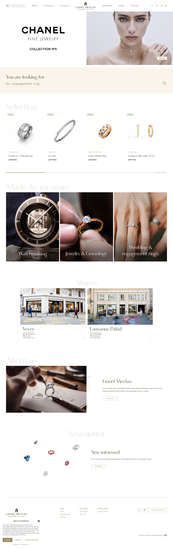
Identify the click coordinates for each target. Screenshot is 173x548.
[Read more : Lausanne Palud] (120, 306)
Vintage (121, 6)
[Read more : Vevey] (52, 306)
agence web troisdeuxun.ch (155, 535)
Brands (34, 6)
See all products (161, 172)
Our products (48, 6)
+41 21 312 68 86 (95, 337)
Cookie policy (16, 544)
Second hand (107, 6)
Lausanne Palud (106, 329)
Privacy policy (25, 544)
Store (62, 508)
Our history (110, 398)
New (62, 511)
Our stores (134, 6)
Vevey (29, 329)
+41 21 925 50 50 (157, 510)
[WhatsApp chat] (139, 510)
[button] (39, 521)
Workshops (84, 511)
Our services (64, 6)
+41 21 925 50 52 (28, 337)
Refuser (18, 540)
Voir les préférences (32, 540)
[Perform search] (164, 83)
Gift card (83, 514)
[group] (86, 38)
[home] (87, 6)
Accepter (7, 540)
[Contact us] (145, 510)
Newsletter (98, 466)
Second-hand (65, 514)
